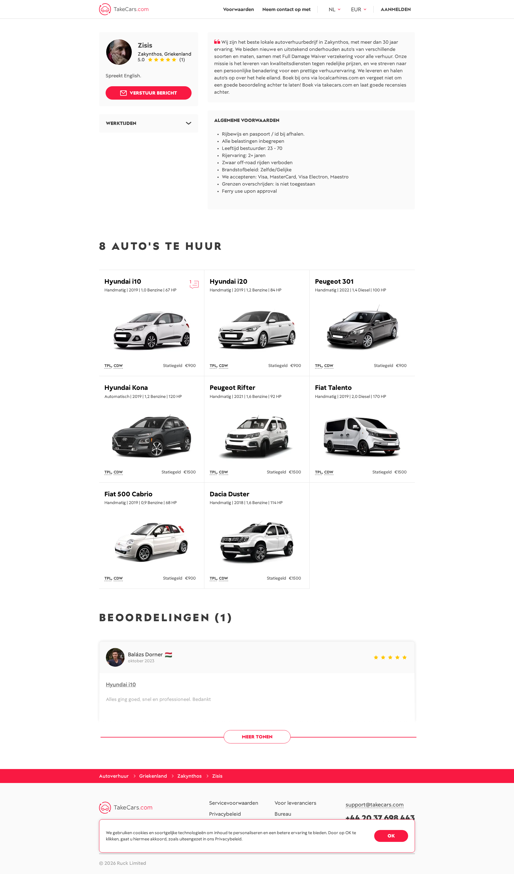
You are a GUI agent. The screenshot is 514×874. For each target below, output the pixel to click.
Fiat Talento (333, 387)
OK (391, 836)
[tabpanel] (151, 330)
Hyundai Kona (126, 387)
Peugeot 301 (334, 281)
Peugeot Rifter (232, 387)
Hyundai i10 (122, 281)
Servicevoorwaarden (233, 803)
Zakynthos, (151, 54)
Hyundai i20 (228, 281)
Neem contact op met (286, 9)
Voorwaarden (238, 9)
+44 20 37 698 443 (380, 818)
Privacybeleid (225, 814)
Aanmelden (396, 9)
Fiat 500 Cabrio (128, 494)
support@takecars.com (375, 805)
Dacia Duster (229, 494)
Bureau (283, 814)
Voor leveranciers (295, 803)
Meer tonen (257, 737)
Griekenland (177, 54)
